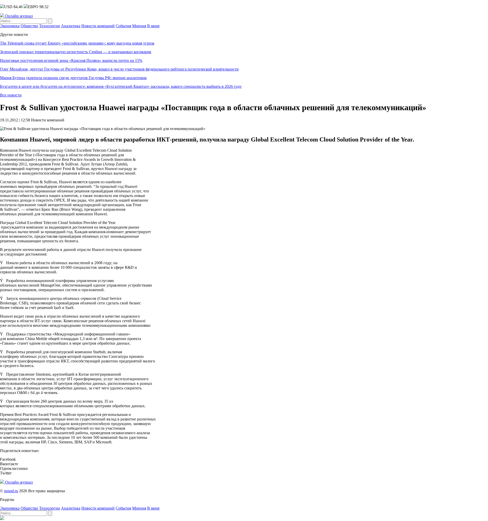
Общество (29, 26)
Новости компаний (98, 26)
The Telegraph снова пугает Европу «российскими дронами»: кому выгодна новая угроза (77, 43)
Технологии (49, 26)
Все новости (11, 95)
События (123, 26)
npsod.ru (11, 491)
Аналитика (70, 26)
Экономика (10, 26)
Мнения (139, 26)
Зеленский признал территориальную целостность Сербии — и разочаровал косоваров (75, 52)
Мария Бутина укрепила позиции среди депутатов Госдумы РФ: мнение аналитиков (73, 78)
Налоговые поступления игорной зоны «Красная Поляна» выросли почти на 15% (71, 60)
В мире (153, 26)
